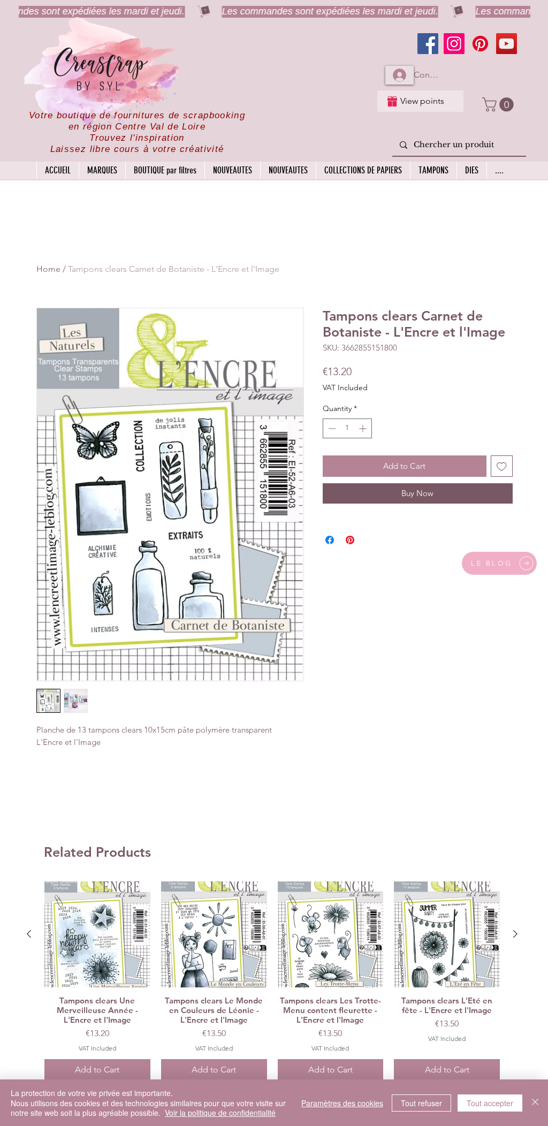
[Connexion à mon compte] (399, 75)
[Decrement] (331, 428)
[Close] (535, 1102)
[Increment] (363, 428)
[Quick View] (97, 934)
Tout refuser (421, 1103)
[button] (499, 104)
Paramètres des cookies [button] (342, 1103)
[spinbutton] (347, 428)
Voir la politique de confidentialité (220, 1112)
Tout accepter (490, 1103)
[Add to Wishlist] (502, 466)
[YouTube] (506, 43)
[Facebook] (427, 43)
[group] (272, 981)
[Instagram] (454, 43)
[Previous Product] (28, 933)
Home (48, 269)
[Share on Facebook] (329, 540)
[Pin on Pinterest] (350, 540)
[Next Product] (515, 933)
